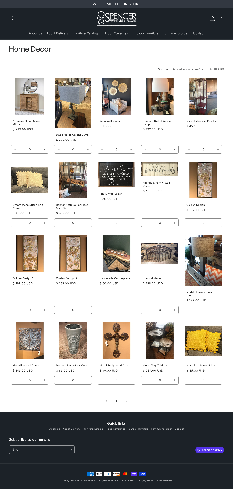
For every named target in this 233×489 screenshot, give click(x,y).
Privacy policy (146, 480)
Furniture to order (161, 429)
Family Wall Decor (111, 193)
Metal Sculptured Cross (115, 365)
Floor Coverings (115, 429)
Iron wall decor (152, 278)
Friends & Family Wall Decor (156, 184)
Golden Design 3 (66, 278)
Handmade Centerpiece (115, 278)
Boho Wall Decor (110, 121)
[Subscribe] (70, 450)
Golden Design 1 (196, 204)
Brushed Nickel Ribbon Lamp (157, 122)
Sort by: (163, 69)
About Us (54, 429)
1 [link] (106, 401)
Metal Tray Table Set (156, 365)
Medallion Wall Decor (26, 365)
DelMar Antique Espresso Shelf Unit (72, 206)
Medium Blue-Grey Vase (71, 365)
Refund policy (128, 480)
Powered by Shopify (109, 480)
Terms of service (164, 480)
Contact (179, 429)
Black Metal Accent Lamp (72, 134)
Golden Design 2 (23, 278)
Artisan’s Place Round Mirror (26, 122)
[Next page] (126, 401)
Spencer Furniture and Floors (84, 480)
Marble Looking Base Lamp (199, 294)
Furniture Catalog (93, 429)
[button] (13, 19)
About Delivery (71, 429)
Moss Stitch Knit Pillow (201, 365)
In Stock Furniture (138, 429)
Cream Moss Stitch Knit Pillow (28, 206)
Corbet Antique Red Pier (202, 121)
